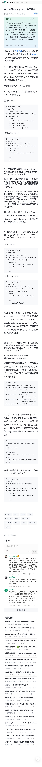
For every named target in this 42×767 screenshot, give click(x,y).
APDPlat (18, 51)
